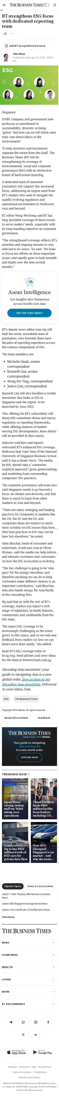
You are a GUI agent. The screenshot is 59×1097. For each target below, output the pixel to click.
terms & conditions (22, 1072)
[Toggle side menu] (4, 5)
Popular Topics (13, 886)
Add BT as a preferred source (27, 45)
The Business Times (26, 699)
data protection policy (29, 1077)
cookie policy (39, 1072)
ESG (6, 699)
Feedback (44, 717)
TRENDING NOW (14, 774)
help (34, 1067)
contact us (24, 1067)
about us (12, 1067)
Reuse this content (16, 717)
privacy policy (44, 1067)
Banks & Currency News (40, 886)
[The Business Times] (26, 5)
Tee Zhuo (19, 54)
